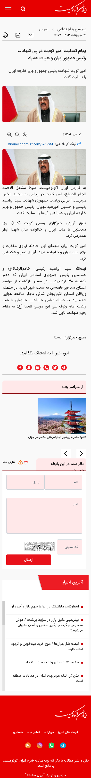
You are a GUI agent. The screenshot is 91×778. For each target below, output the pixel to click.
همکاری (18, 732)
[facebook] (18, 368)
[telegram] (66, 368)
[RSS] (28, 745)
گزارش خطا (9, 462)
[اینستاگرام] (40, 745)
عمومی (44, 29)
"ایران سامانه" (35, 775)
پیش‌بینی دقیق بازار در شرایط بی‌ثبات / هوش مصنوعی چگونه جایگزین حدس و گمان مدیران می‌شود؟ (49, 625)
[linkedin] (36, 368)
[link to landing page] (71, 7)
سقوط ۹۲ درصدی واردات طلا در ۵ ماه (52, 662)
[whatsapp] (45, 368)
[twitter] (53, 368)
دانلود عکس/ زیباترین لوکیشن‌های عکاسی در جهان (57, 437)
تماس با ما (33, 732)
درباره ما (49, 732)
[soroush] (27, 368)
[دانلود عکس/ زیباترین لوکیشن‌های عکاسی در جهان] (62, 416)
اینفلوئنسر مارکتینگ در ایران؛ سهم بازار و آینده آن (44, 606)
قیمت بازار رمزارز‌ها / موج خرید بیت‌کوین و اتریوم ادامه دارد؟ (47, 646)
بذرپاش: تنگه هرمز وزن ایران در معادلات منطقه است (48, 678)
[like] (26, 463)
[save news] (17, 35)
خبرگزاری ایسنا (65, 337)
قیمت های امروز (68, 732)
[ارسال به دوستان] (30, 35)
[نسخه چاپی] (5, 35)
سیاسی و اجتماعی (71, 29)
